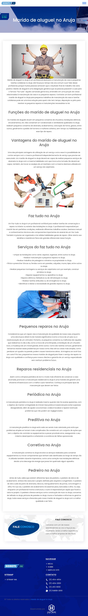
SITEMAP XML (12, 579)
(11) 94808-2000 (55, 590)
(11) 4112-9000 (54, 587)
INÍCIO (50, 563)
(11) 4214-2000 (55, 583)
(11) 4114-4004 (55, 579)
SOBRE (50, 567)
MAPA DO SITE (53, 570)
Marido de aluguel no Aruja (41, 599)
